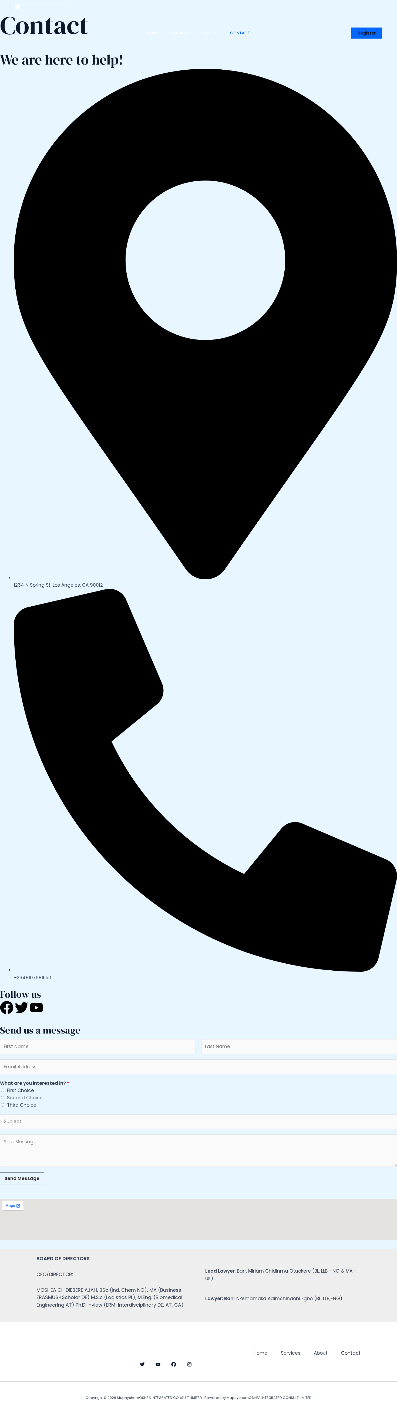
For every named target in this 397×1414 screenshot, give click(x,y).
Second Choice (25, 1098)
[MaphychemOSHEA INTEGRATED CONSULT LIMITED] (43, 32)
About (210, 33)
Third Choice (21, 1105)
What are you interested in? (34, 1083)
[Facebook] (173, 1364)
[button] (366, 33)
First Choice (20, 1090)
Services (181, 33)
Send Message (22, 1178)
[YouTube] (158, 1364)
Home (152, 33)
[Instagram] (189, 1364)
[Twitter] (142, 1364)
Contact (240, 33)
